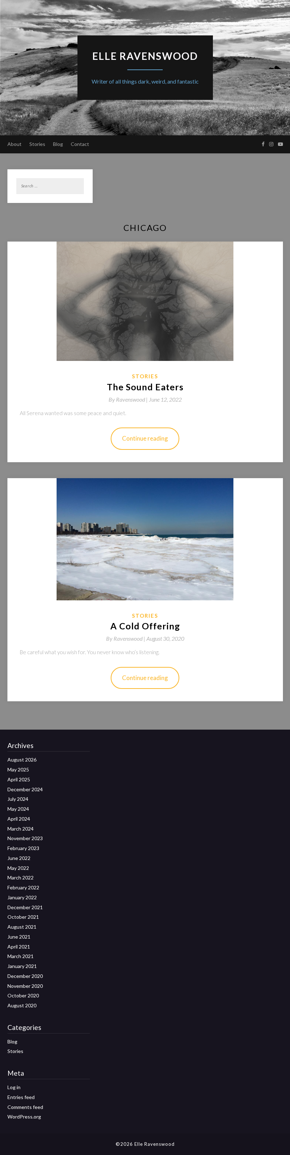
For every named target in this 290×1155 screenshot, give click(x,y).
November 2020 (25, 986)
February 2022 (23, 887)
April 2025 (18, 779)
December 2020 (25, 976)
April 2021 (18, 947)
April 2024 (18, 819)
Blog (58, 144)
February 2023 (23, 848)
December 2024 (25, 789)
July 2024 (17, 799)
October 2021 (23, 917)
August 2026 (21, 760)
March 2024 (20, 829)
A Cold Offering (145, 626)
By (129, 399)
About (14, 144)
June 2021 (18, 937)
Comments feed (25, 1107)
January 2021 (22, 966)
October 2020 (23, 995)
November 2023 (25, 838)
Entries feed (21, 1097)
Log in (14, 1087)
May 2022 (18, 868)
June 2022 (18, 858)
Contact (80, 144)
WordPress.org (24, 1117)
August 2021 (21, 927)
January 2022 (22, 897)
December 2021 (25, 907)
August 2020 (21, 1005)
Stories (37, 144)
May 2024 (18, 809)
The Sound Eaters (145, 386)
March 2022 (20, 877)
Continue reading (145, 438)
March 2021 (20, 956)
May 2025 (18, 769)
